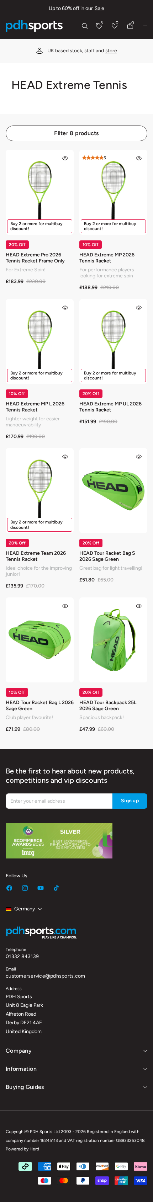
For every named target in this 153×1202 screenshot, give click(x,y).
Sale (99, 8)
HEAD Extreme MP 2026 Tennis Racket (106, 258)
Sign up (130, 801)
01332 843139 (22, 956)
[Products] (144, 26)
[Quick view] (65, 158)
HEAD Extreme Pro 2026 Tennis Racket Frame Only (35, 258)
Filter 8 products (76, 133)
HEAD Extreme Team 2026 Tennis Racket (36, 556)
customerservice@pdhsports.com (45, 976)
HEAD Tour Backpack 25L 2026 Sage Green (107, 706)
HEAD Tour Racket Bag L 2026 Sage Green (40, 706)
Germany (24, 909)
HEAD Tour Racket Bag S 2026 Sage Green (107, 556)
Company (19, 1050)
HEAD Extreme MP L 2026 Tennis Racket (35, 407)
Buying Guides (25, 1087)
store (111, 51)
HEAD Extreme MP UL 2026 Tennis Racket (110, 407)
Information (21, 1068)
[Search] (85, 26)
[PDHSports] (34, 26)
